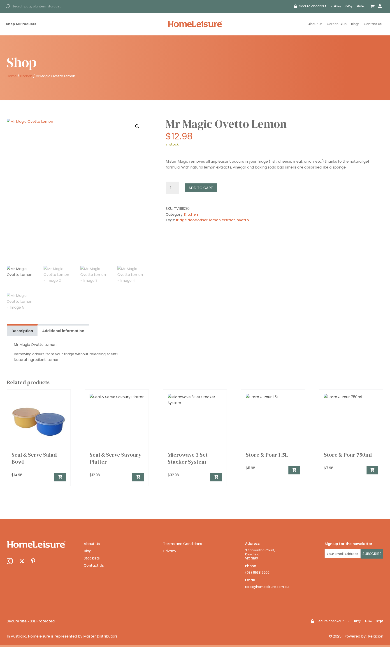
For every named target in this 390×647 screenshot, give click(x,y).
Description (22, 330)
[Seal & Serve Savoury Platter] (138, 477)
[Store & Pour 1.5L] (294, 470)
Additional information (63, 330)
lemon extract (222, 220)
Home (12, 76)
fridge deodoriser (192, 220)
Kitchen (26, 76)
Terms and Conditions (182, 543)
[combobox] (33, 6)
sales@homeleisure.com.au (267, 587)
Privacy (169, 551)
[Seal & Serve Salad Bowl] (60, 477)
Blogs (355, 24)
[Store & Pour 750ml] (372, 470)
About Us (315, 24)
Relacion (375, 636)
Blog (87, 551)
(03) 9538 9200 (257, 572)
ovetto (243, 220)
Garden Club (337, 24)
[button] (137, 126)
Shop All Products (21, 24)
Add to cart (200, 187)
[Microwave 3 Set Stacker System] (216, 477)
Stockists (92, 558)
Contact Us (373, 24)
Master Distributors (100, 636)
